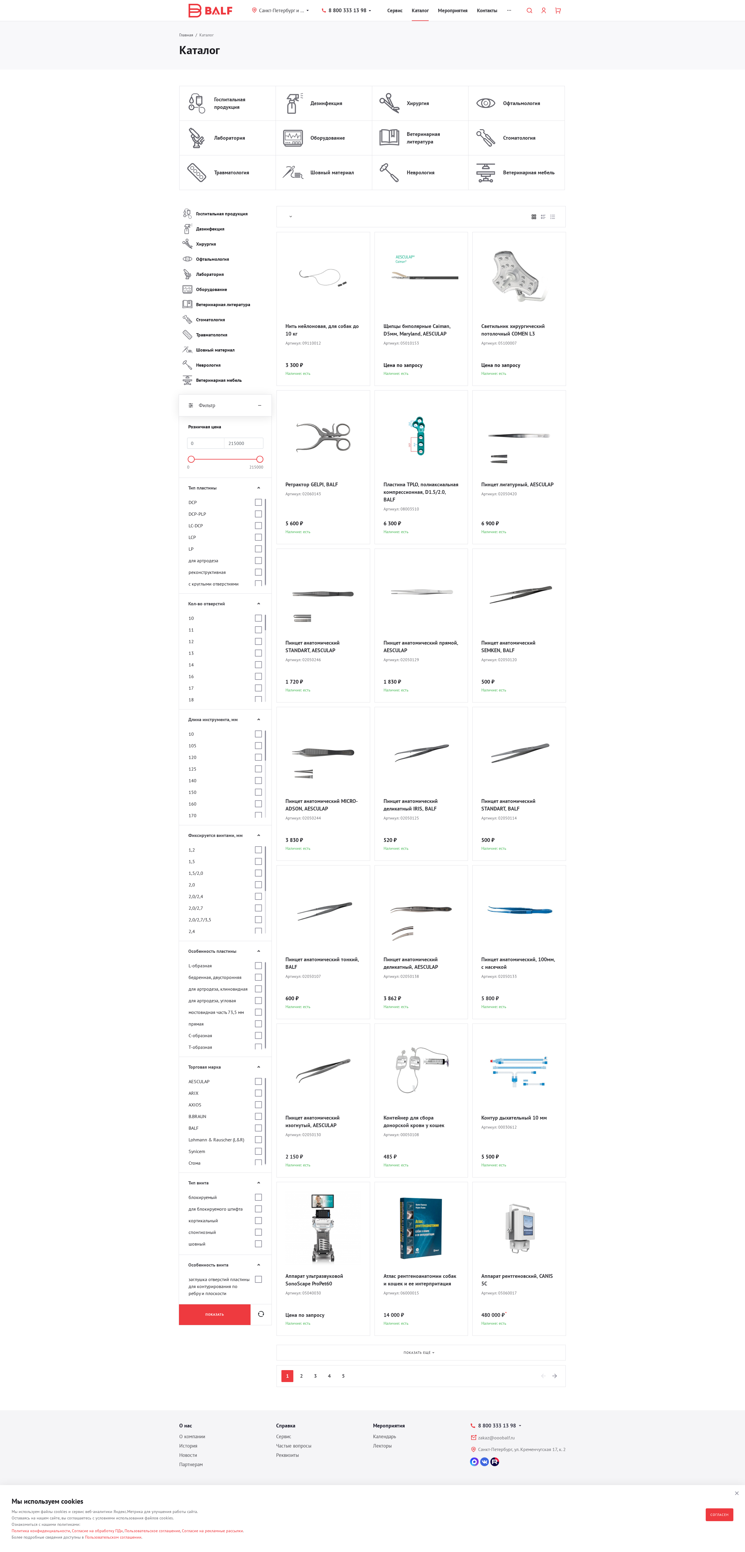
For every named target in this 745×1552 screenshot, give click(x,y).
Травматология (231, 172)
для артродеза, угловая (212, 1000)
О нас (185, 1425)
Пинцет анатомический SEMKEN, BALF (508, 646)
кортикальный (203, 1220)
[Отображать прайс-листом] (552, 216)
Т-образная (200, 1047)
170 (192, 815)
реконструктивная (207, 572)
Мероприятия (453, 10)
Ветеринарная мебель (529, 172)
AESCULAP (199, 1081)
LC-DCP (196, 525)
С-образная (200, 1035)
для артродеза (203, 560)
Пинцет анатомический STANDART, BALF (508, 805)
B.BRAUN (197, 1116)
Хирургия (418, 103)
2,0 (192, 885)
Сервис (394, 10)
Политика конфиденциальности (41, 1530)
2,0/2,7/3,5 (200, 920)
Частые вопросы (293, 1446)
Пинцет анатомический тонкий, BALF (322, 963)
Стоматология (519, 137)
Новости (188, 1455)
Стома (195, 1163)
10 (191, 618)
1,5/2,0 (196, 873)
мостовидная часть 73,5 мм (216, 1012)
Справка (285, 1425)
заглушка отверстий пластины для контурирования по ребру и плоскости (219, 1286)
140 (192, 780)
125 (192, 769)
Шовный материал (332, 172)
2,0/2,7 (196, 908)
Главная (186, 35)
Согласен (719, 1514)
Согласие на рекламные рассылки (212, 1530)
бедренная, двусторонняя (215, 977)
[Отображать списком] (543, 216)
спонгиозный (202, 1232)
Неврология (420, 172)
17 (191, 688)
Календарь (384, 1436)
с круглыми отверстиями (214, 584)
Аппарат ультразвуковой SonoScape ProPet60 (314, 1280)
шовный (197, 1244)
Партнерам (191, 1464)
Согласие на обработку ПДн (97, 1530)
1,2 (192, 850)
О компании (192, 1436)
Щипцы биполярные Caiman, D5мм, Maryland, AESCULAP (417, 330)
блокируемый (203, 1197)
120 (192, 757)
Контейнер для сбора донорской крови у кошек (414, 1121)
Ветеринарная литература (423, 138)
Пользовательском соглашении (113, 1537)
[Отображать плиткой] (534, 216)
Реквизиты (287, 1455)
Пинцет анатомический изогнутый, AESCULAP (312, 1121)
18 (191, 700)
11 (191, 630)
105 (192, 745)
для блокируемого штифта (216, 1209)
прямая (196, 1024)
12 (191, 641)
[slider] (191, 459)
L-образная (200, 966)
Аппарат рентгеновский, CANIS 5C (517, 1280)
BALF (193, 1128)
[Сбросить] (261, 1314)
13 (191, 653)
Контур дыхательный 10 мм (514, 1117)
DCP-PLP (197, 514)
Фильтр (207, 405)
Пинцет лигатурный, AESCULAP (517, 484)
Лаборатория (229, 137)
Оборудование (328, 137)
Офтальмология (521, 103)
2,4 (192, 931)
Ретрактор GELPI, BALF (311, 484)
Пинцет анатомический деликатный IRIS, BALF (411, 805)
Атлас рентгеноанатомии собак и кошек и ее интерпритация (420, 1280)
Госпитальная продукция (229, 103)
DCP (193, 502)
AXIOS (195, 1105)
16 (191, 676)
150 (192, 792)
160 (192, 804)
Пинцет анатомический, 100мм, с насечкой (518, 963)
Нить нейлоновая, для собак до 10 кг (322, 330)
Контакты (487, 10)
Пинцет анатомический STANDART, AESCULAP (312, 646)
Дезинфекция (326, 103)
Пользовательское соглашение (152, 1530)
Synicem (197, 1151)
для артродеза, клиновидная (218, 989)
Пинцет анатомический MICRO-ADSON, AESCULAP (321, 805)
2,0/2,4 (196, 896)
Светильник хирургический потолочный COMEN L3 (513, 330)
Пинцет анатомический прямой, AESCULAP (421, 646)
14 (191, 665)
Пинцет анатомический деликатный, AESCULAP (411, 963)
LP (191, 549)
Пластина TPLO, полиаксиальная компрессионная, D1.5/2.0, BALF (421, 492)
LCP (192, 537)
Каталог (420, 10)
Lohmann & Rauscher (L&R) (216, 1140)
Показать (214, 1314)
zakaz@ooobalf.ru (496, 1438)
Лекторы (382, 1446)
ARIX (193, 1093)
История (188, 1446)
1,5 (192, 861)
